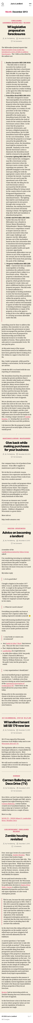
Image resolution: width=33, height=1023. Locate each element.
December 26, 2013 (24, 454)
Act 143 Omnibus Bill (9, 718)
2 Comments (17, 846)
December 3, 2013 (24, 843)
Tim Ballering (11, 38)
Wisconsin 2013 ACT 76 (10, 744)
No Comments (17, 41)
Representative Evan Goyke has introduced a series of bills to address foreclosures (15, 52)
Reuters (4, 992)
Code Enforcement (11, 829)
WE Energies (5, 1019)
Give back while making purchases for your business (16, 446)
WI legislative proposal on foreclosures (16, 30)
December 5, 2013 (24, 788)
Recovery (27, 22)
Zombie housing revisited (16, 837)
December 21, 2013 (24, 540)
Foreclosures (16, 20)
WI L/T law (27, 718)
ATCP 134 (20, 718)
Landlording (7, 651)
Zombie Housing (19, 855)
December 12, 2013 (24, 730)
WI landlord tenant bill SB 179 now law (17, 724)
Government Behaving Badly (13, 22)
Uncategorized (25, 438)
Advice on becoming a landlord (16, 534)
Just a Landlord (16, 4)
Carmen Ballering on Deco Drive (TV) (16, 781)
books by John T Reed (13, 644)
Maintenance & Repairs (11, 438)
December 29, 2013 (24, 38)
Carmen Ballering (8, 804)
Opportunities (20, 528)
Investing (11, 528)
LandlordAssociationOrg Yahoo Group (15, 552)
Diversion (16, 776)
